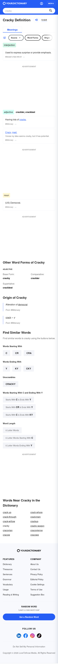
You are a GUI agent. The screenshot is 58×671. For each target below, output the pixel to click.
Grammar (7, 579)
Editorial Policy (36, 579)
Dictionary (7, 564)
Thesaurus (7, 569)
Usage (6, 589)
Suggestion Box (37, 594)
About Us (34, 564)
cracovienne (36, 530)
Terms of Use (36, 589)
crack (8, 317)
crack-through (9, 516)
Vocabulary (8, 584)
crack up (7, 512)
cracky (10, 384)
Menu (51, 3)
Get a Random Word (29, 617)
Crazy (8, 132)
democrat (22, 304)
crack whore (36, 512)
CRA (29, 353)
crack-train (35, 516)
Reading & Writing (11, 594)
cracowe (34, 534)
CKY (28, 368)
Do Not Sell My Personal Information (29, 646)
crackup (34, 521)
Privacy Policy (36, 574)
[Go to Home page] (15, 3)
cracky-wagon (37, 525)
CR (17, 353)
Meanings (12, 29)
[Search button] (50, 10)
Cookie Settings (37, 584)
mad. (14, 132)
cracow (6, 534)
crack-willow (9, 521)
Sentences (7, 574)
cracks (22, 119)
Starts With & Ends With (18, 399)
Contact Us (35, 569)
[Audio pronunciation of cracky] (36, 20)
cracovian (8, 530)
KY (16, 368)
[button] (41, 3)
